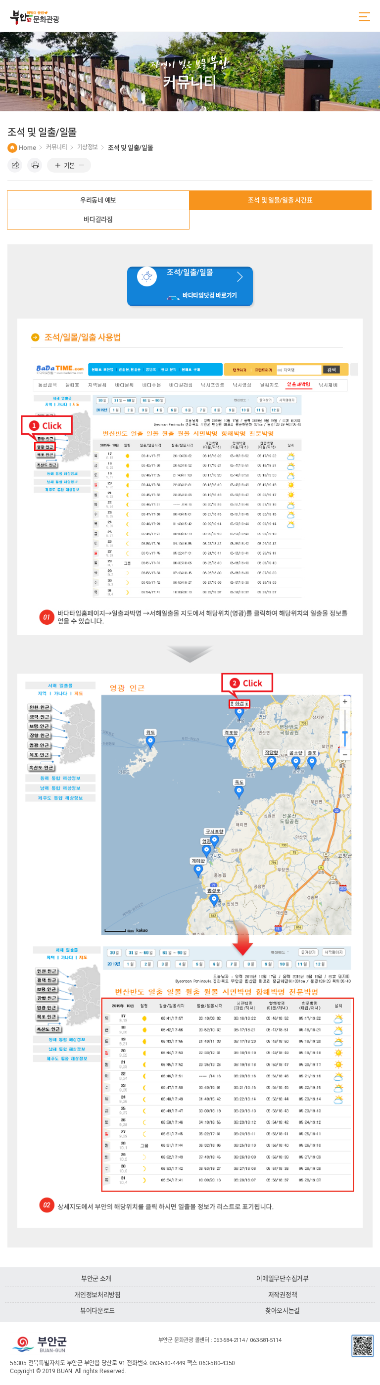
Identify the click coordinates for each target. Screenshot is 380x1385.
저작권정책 (282, 1294)
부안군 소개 (96, 1278)
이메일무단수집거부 (282, 1278)
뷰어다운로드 (97, 1310)
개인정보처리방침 (97, 1294)
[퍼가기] (14, 165)
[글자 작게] (81, 165)
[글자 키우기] (57, 165)
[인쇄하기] (34, 165)
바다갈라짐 (98, 219)
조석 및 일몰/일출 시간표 (280, 200)
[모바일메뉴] (364, 16)
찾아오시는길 (282, 1310)
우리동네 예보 (98, 200)
